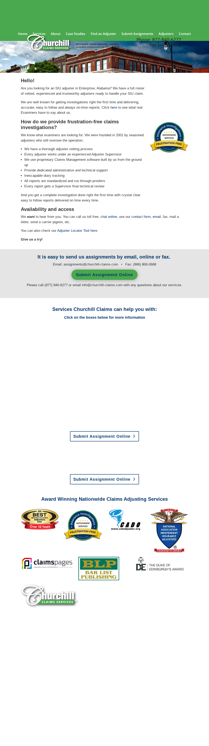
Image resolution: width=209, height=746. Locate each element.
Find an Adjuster (103, 34)
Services (39, 34)
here (93, 231)
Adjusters (166, 34)
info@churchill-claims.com (102, 285)
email (157, 217)
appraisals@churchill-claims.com (130, 469)
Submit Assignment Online (104, 274)
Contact (185, 34)
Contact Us (36, 713)
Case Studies (75, 34)
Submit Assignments (137, 34)
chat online (108, 217)
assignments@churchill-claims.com (90, 264)
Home (22, 34)
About (55, 34)
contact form (141, 217)
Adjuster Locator (73, 231)
